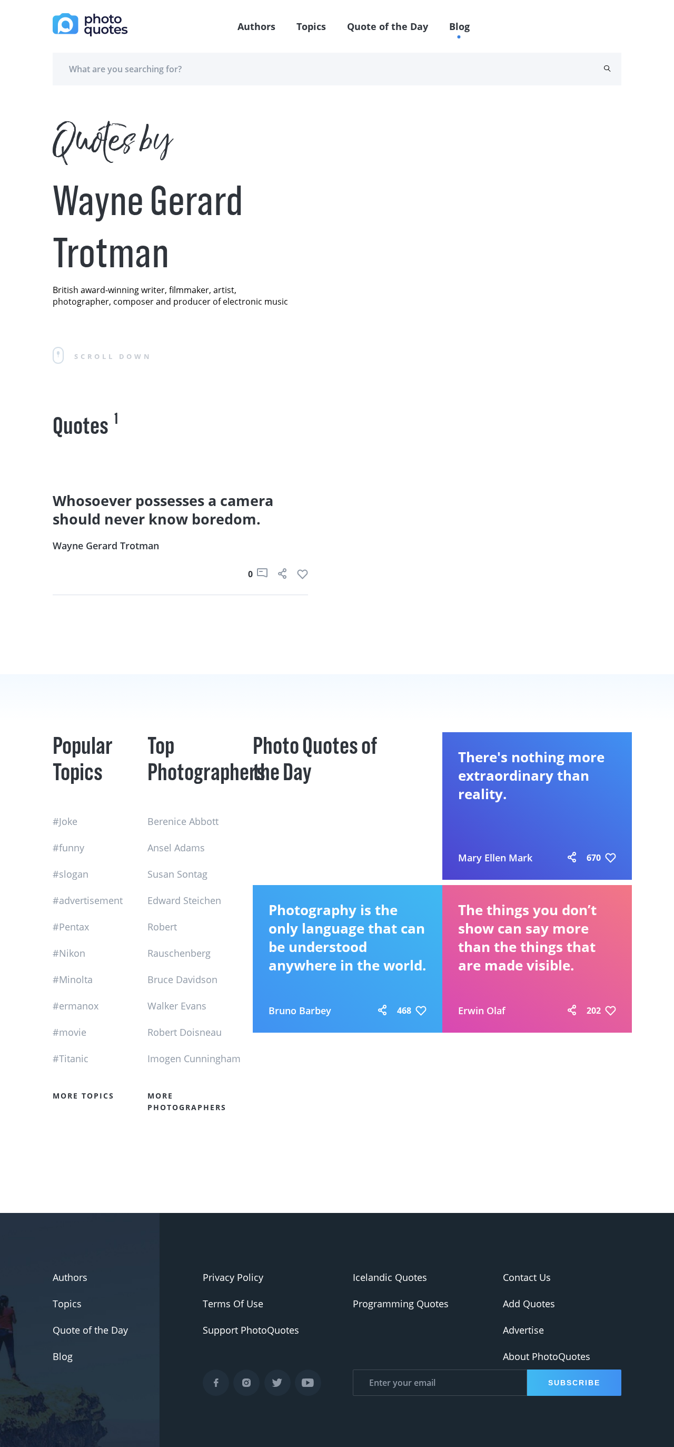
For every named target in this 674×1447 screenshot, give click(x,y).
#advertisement (88, 900)
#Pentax (71, 926)
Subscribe (574, 1382)
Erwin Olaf (482, 1010)
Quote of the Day (387, 26)
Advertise (523, 1330)
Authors (256, 26)
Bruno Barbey (300, 1010)
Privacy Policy (233, 1277)
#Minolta (73, 979)
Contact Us (527, 1277)
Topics (311, 26)
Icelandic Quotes (390, 1277)
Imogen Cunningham (194, 1058)
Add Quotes (529, 1303)
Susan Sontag (177, 874)
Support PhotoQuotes (251, 1330)
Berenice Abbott (183, 821)
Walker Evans (176, 1005)
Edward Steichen (184, 900)
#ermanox (75, 1005)
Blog (459, 26)
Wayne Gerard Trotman (106, 545)
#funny (68, 847)
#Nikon (69, 953)
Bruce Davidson (182, 979)
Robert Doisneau (184, 1032)
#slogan (70, 874)
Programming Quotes (401, 1303)
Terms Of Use (233, 1303)
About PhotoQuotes (546, 1356)
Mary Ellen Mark (495, 857)
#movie (69, 1032)
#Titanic (70, 1058)
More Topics (83, 1096)
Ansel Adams (176, 847)
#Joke (65, 821)
